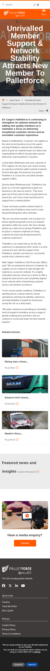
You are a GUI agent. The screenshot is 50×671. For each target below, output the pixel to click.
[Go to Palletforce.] (3, 100)
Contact (25, 543)
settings (36, 652)
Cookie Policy (8, 625)
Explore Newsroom (26, 472)
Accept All (18, 665)
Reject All (32, 665)
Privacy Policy (9, 629)
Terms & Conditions (11, 634)
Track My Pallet (9, 606)
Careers (6, 602)
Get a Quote (7, 610)
